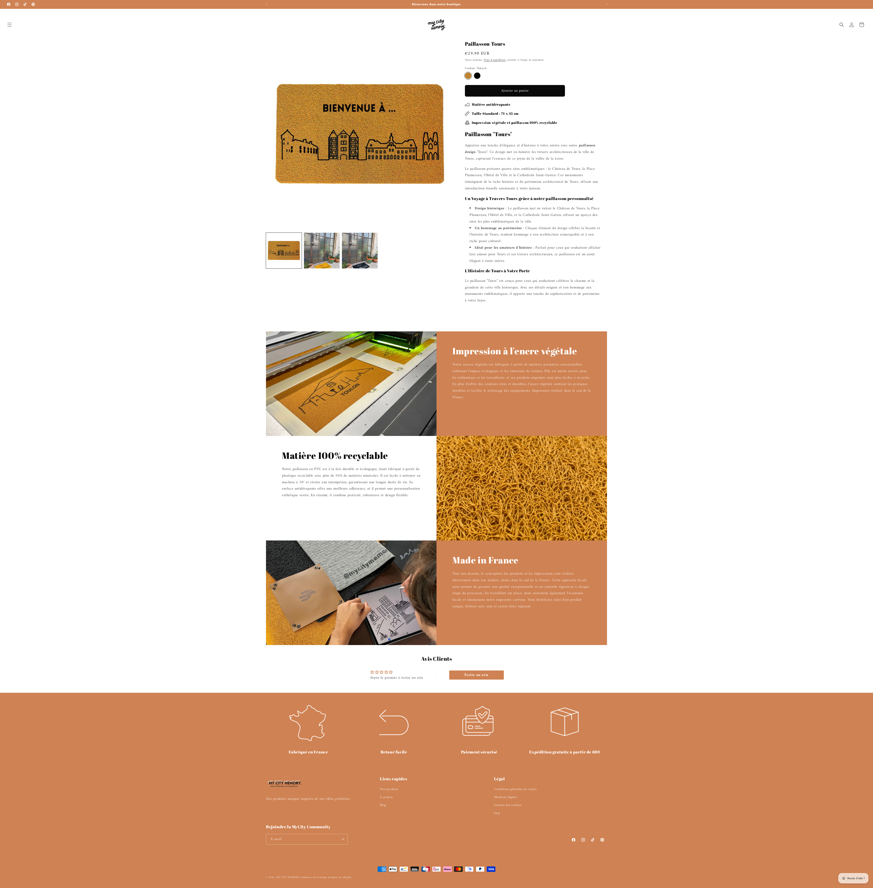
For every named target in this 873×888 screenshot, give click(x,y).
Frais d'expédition (495, 60)
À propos (386, 797)
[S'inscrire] (343, 839)
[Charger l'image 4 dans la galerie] (360, 250)
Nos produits (389, 789)
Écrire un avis (476, 675)
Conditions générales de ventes (515, 789)
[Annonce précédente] (266, 4)
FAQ (497, 813)
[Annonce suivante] (607, 4)
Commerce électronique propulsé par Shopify (325, 877)
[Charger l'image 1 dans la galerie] (284, 250)
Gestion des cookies (508, 805)
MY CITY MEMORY (288, 877)
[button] (10, 25)
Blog (383, 805)
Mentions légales (505, 797)
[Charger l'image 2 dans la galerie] (322, 250)
